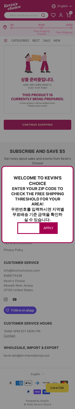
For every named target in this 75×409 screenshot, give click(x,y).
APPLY (48, 228)
